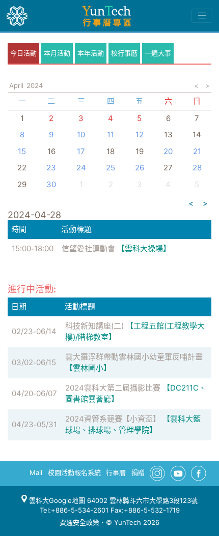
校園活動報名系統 (74, 472)
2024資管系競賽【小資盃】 (112, 419)
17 (81, 151)
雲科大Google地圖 (56, 500)
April (16, 85)
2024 (34, 85)
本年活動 (90, 53)
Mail (36, 472)
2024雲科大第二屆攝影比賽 (112, 388)
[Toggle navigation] (201, 16)
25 (110, 167)
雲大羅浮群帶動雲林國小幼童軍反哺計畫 (134, 357)
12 (139, 134)
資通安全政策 (79, 522)
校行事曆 (124, 53)
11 (110, 134)
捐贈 (138, 472)
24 (81, 167)
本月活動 (57, 53)
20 (168, 151)
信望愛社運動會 (88, 248)
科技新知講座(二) (94, 326)
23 (51, 167)
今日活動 (23, 53)
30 (51, 184)
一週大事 (158, 53)
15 (22, 151)
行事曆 (116, 472)
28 (197, 167)
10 (81, 134)
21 (197, 151)
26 (139, 167)
